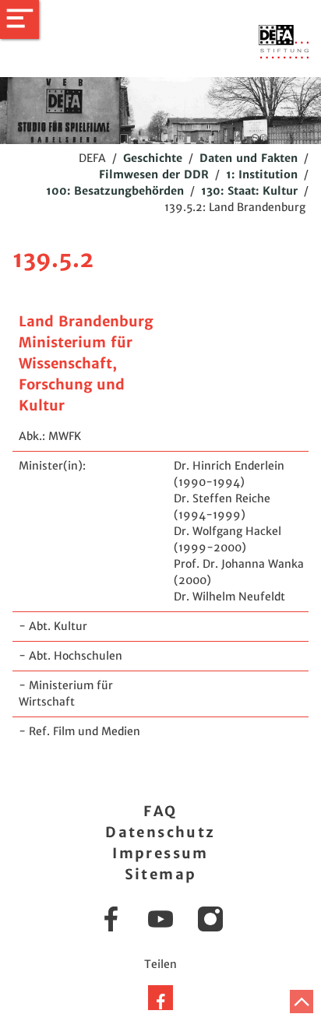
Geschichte (152, 158)
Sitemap (161, 874)
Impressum (160, 853)
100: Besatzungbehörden (115, 191)
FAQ (160, 811)
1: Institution (262, 174)
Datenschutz (160, 832)
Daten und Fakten (248, 158)
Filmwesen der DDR (154, 174)
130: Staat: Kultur (249, 191)
